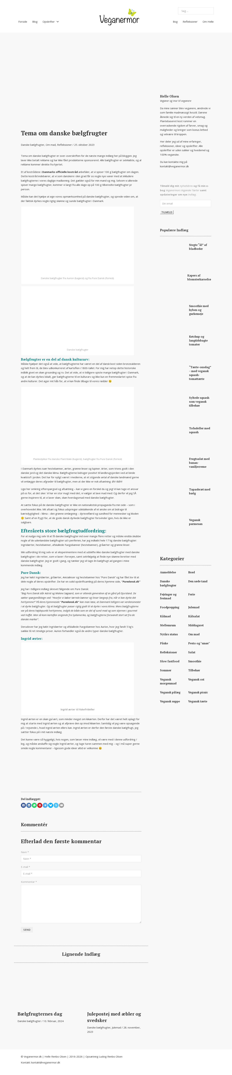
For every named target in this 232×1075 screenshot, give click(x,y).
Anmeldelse (168, 572)
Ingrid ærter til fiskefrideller (78, 709)
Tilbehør (194, 670)
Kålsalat (194, 616)
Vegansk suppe (170, 701)
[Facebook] (23, 805)
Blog (35, 21)
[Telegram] (45, 805)
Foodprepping (169, 607)
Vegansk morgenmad (168, 681)
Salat (191, 652)
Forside (22, 21)
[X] (56, 805)
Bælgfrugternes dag (39, 1014)
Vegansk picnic (198, 692)
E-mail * (25, 866)
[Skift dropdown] (57, 21)
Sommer (165, 670)
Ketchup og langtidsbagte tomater (198, 340)
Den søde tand (197, 581)
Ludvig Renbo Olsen (110, 1056)
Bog (175, 21)
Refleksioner (190, 21)
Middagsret (196, 625)
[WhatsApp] (34, 805)
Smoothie (194, 661)
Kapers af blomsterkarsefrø (199, 277)
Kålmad (165, 616)
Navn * (25, 852)
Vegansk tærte (197, 701)
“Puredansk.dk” (130, 581)
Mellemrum (168, 625)
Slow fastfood (169, 661)
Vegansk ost (196, 679)
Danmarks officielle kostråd (60, 172)
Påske (164, 643)
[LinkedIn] (28, 805)
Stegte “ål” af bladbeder (198, 247)
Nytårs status (169, 634)
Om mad (51, 144)
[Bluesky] (50, 805)
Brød (191, 572)
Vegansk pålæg (170, 692)
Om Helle (208, 21)
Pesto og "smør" (199, 643)
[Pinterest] (39, 805)
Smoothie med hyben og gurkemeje (199, 310)
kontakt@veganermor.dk (174, 166)
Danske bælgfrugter (32, 144)
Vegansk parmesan (195, 522)
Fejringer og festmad (168, 596)
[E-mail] (61, 805)
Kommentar (29, 881)
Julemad (116, 1027)
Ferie (191, 594)
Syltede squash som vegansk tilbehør (199, 401)
